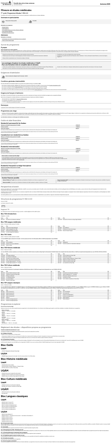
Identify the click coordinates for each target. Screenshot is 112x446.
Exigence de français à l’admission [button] (12, 93)
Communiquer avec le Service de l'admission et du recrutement (14, 38)
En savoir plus (21, 159)
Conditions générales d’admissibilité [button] (13, 81)
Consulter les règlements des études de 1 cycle (10, 329)
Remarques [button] (4, 105)
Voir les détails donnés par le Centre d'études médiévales (12, 30)
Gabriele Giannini (5, 27)
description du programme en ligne (13, 101)
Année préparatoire (19, 86)
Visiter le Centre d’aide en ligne (8, 40)
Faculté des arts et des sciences (8, 32)
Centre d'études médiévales (7, 31)
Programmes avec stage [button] (9, 111)
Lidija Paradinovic (5, 28)
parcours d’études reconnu (22, 99)
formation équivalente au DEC (55, 85)
